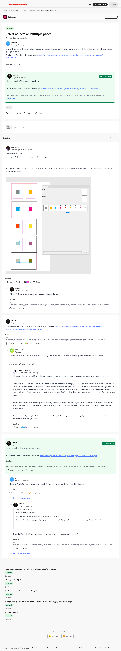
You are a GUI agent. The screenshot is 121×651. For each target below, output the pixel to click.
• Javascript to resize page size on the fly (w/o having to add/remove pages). (31, 569)
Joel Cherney (23, 370)
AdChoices (109, 648)
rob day (14, 147)
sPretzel (14, 42)
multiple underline (11, 612)
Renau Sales (19, 349)
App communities (14, 10)
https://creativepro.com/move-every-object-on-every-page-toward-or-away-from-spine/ (69, 89)
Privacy (58, 648)
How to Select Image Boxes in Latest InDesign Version (23, 591)
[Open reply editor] (60, 127)
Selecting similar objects (13, 580)
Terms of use (50, 648)
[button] (4, 5)
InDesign (24, 10)
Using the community (38, 648)
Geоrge (15, 75)
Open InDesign (110, 17)
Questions (32, 10)
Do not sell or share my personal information (89, 648)
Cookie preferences (68, 648)
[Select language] (90, 4)
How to (9, 108)
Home (5, 10)
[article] (60, 215)
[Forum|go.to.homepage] (17, 4)
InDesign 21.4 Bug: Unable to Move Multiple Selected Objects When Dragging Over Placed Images (39, 602)
